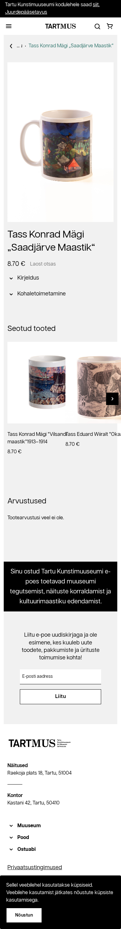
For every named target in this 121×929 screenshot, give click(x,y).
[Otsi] (97, 26)
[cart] (110, 26)
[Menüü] (8, 26)
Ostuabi (26, 849)
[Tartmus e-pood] (60, 26)
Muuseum (29, 825)
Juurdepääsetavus (26, 12)
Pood (23, 837)
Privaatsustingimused (34, 867)
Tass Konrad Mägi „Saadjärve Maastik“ (71, 46)
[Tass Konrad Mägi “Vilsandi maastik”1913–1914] (48, 382)
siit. (96, 4)
